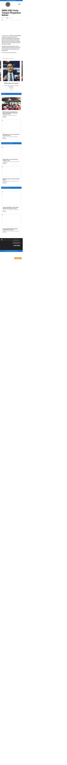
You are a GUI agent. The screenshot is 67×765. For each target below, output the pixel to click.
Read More (4, 117)
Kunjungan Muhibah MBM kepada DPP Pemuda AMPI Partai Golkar (10, 229)
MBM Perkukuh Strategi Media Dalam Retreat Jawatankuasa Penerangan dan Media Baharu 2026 (10, 113)
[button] (19, 75)
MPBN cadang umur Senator (11, 83)
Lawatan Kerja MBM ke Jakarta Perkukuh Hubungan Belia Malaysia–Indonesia (11, 208)
